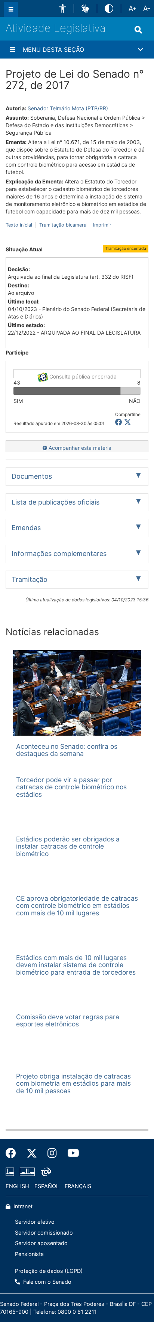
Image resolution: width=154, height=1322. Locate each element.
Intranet (22, 1206)
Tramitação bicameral (63, 225)
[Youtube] (70, 1153)
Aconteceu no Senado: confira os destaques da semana (66, 749)
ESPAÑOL (46, 1186)
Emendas (26, 528)
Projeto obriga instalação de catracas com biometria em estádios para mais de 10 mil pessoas (73, 1083)
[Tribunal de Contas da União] (44, 1171)
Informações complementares (59, 553)
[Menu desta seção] (12, 49)
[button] (62, 8)
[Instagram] (52, 1153)
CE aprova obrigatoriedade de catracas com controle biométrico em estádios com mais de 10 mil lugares (77, 905)
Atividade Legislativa (56, 28)
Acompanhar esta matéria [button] (79, 448)
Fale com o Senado (46, 1281)
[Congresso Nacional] (27, 1171)
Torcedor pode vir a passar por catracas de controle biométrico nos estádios (71, 787)
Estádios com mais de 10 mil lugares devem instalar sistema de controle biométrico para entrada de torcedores (76, 965)
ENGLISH (17, 1186)
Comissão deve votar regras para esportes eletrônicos (67, 1020)
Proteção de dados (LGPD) (49, 1271)
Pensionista (29, 1254)
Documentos (32, 476)
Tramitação (29, 579)
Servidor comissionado (44, 1232)
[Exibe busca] (138, 30)
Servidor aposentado (41, 1243)
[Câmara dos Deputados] (11, 1171)
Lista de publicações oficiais (55, 502)
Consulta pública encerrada (82, 375)
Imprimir (102, 225)
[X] (127, 422)
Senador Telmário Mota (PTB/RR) (68, 108)
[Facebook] (13, 1153)
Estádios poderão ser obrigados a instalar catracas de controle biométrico (68, 846)
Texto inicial (20, 225)
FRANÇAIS (78, 1186)
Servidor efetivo (35, 1221)
